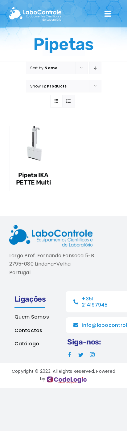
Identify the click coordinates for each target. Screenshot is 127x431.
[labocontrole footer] (50, 227)
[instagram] (92, 354)
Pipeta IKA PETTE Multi (33, 178)
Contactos (28, 330)
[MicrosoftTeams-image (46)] (35, 9)
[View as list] (69, 101)
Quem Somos (31, 316)
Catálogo (26, 343)
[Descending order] (95, 68)
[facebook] (69, 354)
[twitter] (80, 354)
